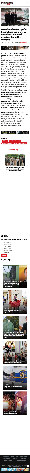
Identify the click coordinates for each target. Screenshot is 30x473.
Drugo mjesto (8, 244)
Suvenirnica (6, 458)
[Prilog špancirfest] (15, 469)
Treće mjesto (7, 246)
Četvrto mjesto (8, 248)
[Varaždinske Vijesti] (7, 3)
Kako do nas (23, 456)
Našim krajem (23, 42)
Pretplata (24, 458)
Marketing (6, 456)
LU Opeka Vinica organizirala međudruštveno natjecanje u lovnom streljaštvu (15, 169)
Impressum (14, 456)
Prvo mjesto (7, 242)
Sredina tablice (8, 250)
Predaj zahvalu (21, 461)
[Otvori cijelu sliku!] (15, 17)
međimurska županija (16, 141)
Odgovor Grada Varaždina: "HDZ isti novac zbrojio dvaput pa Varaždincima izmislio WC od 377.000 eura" (15, 284)
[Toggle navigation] (27, 3)
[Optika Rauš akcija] (15, 48)
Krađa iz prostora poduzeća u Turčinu (13, 387)
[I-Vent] (15, 132)
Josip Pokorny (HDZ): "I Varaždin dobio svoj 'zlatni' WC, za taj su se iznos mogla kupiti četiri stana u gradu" (14, 335)
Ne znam (6, 252)
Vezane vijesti (15, 150)
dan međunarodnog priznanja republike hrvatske (14, 143)
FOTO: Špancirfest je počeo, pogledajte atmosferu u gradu (13, 311)
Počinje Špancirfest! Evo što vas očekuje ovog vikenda (13, 412)
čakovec (5, 141)
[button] (2, 162)
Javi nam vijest (8, 461)
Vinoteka (15, 458)
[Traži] (16, 3)
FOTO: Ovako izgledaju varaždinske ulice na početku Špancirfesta (14, 361)
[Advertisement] (15, 191)
